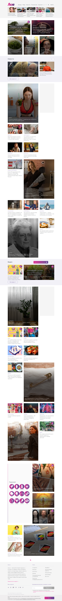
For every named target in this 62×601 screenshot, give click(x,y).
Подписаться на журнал (13, 581)
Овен (12, 489)
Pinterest (22, 587)
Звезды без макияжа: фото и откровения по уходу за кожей (41, 520)
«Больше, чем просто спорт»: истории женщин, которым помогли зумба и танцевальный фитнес (40, 15)
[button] (53, 59)
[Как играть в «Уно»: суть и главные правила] (39, 540)
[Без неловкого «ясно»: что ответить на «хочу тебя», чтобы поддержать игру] (15, 530)
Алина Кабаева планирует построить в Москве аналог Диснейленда (46, 74)
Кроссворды (48, 574)
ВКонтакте (20, 587)
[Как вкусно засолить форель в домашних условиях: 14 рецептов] (31, 350)
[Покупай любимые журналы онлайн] (15, 408)
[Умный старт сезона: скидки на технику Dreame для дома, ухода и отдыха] (31, 9)
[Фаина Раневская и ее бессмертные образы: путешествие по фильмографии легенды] (23, 238)
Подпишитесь (39, 262)
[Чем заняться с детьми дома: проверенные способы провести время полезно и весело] (31, 205)
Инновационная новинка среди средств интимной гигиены (15, 555)
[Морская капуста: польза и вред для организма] (15, 45)
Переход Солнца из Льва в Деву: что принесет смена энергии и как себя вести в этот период (43, 504)
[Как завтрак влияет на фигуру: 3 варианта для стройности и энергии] (47, 223)
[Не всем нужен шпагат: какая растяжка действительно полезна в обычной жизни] (21, 9)
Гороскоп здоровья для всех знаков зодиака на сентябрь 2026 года (30, 156)
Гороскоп (40, 4)
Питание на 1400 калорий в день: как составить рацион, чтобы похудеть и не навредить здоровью (15, 376)
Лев (11, 496)
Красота (28, 4)
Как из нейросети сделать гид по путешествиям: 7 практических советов (15, 359)
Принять (49, 597)
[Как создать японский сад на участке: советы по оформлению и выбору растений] (47, 426)
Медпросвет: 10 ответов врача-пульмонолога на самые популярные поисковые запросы (47, 417)
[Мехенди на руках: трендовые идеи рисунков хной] (43, 478)
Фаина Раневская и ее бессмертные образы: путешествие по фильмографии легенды (21, 254)
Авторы (34, 573)
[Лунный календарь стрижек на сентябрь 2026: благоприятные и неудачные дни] (47, 45)
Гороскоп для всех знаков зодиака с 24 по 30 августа (21, 457)
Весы (22, 496)
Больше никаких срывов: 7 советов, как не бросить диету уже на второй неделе (22, 119)
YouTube (13, 587)
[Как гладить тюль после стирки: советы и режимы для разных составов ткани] (23, 306)
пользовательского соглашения (37, 591)
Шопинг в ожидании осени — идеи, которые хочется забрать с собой (39, 195)
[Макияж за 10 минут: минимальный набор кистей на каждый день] (12, 9)
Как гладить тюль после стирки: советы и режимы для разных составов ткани (22, 323)
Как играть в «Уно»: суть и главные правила (36, 553)
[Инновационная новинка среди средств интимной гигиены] (15, 547)
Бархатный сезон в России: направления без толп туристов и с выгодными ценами (50, 15)
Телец (17, 489)
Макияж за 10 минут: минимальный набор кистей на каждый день (12, 14)
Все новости (13, 79)
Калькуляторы (48, 572)
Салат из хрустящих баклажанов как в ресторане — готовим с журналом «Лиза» (39, 277)
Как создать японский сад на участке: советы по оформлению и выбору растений (46, 435)
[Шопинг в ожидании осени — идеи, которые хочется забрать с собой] (39, 179)
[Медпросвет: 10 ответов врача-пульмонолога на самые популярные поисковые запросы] (47, 408)
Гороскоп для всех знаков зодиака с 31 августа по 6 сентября (14, 156)
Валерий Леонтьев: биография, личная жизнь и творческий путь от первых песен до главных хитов (43, 30)
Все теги (47, 576)
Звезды (20, 4)
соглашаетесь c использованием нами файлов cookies (31, 598)
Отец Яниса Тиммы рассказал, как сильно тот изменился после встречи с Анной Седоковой (21, 74)
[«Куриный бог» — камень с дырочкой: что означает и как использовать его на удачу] (47, 205)
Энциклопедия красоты (48, 570)
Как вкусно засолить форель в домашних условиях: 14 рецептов (31, 359)
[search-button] (48, 4)
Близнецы (22, 489)
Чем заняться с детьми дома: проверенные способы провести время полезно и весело (30, 214)
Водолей (21, 503)
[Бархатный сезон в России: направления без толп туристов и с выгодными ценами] (50, 9)
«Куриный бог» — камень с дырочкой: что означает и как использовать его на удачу (47, 214)
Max (10, 587)
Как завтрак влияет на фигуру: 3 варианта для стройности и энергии (47, 232)
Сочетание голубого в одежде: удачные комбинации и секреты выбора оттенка (31, 341)
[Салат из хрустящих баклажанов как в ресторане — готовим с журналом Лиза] (39, 272)
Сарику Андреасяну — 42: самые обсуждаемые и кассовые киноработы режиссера (29, 417)
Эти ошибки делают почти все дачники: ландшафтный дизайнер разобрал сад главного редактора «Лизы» (15, 277)
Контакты (34, 571)
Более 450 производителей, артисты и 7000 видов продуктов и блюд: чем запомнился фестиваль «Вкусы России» (15, 174)
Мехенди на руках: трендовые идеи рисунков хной (43, 488)
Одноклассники (18, 587)
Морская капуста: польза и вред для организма (15, 52)
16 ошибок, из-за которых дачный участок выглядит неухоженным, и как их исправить (18, 30)
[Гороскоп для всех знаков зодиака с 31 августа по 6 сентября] (15, 147)
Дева (17, 496)
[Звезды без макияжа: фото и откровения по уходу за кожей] (43, 516)
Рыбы (27, 503)
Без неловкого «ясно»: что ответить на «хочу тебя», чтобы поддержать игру (15, 539)
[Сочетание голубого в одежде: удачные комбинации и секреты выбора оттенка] (31, 332)
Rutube (16, 587)
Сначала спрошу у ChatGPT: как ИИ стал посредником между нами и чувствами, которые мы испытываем (15, 214)
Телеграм (8, 587)
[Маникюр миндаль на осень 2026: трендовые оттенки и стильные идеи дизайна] (15, 129)
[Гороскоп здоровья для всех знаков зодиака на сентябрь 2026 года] (31, 147)
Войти (52, 4)
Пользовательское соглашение (36, 576)
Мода (24, 4)
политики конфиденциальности (46, 591)
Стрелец (11, 503)
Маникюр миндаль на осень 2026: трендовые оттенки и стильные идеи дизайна (14, 138)
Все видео (12, 282)
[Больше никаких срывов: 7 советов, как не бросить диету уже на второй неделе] (23, 103)
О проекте (34, 567)
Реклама (34, 569)
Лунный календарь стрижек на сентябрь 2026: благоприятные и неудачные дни (47, 50)
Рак (27, 489)
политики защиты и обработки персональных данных (25, 599)
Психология (34, 4)
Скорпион (27, 496)
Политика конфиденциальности (37, 579)
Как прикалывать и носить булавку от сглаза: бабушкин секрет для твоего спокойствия (37, 399)
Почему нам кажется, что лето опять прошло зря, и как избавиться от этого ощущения (30, 50)
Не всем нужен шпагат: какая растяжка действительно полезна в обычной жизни (21, 15)
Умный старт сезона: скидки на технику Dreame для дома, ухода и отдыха (31, 15)
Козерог (16, 503)
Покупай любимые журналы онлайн (14, 416)
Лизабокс (47, 567)
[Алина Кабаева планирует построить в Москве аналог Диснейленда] (47, 66)
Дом (45, 4)
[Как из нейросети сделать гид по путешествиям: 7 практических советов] (15, 350)
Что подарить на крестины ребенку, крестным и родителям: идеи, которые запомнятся (30, 138)
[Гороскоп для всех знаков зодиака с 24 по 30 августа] (23, 441)
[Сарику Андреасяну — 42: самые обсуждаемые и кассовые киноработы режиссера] (31, 408)
